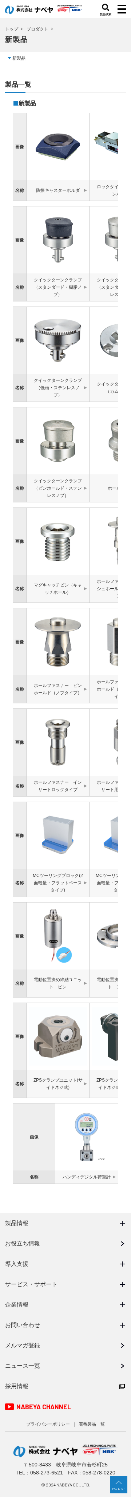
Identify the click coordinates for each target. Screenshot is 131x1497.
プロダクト (37, 29)
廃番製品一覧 (92, 1424)
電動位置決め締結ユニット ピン (58, 983)
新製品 (18, 58)
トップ (11, 29)
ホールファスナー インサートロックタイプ (58, 786)
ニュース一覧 (22, 1366)
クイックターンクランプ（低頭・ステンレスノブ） (58, 388)
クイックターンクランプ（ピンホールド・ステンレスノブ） (58, 488)
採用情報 (16, 1386)
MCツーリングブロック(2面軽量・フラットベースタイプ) (58, 883)
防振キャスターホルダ (58, 190)
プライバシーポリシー (48, 1424)
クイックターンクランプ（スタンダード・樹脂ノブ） (58, 287)
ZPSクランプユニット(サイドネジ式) (58, 1084)
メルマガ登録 (22, 1345)
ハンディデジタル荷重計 (87, 1177)
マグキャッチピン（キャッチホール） (58, 588)
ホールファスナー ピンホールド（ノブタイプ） (58, 689)
